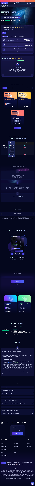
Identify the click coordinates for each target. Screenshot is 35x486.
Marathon (2, 452)
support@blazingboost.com (27, 462)
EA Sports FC (16, 449)
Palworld (15, 452)
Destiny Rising (16, 443)
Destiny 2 (2, 443)
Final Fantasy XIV (3, 446)
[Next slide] (32, 75)
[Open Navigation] (33, 3)
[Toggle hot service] (17, 41)
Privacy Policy (29, 446)
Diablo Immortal (3, 449)
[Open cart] (27, 3)
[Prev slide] (3, 75)
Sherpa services (10, 362)
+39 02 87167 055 (9, 463)
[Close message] (34, 1)
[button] (4, 33)
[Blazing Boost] (17, 3)
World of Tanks (16, 446)
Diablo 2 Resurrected (4, 455)
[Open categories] (34, 6)
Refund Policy (29, 443)
